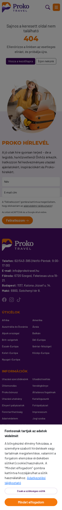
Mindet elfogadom (31, 502)
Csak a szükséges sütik (31, 490)
